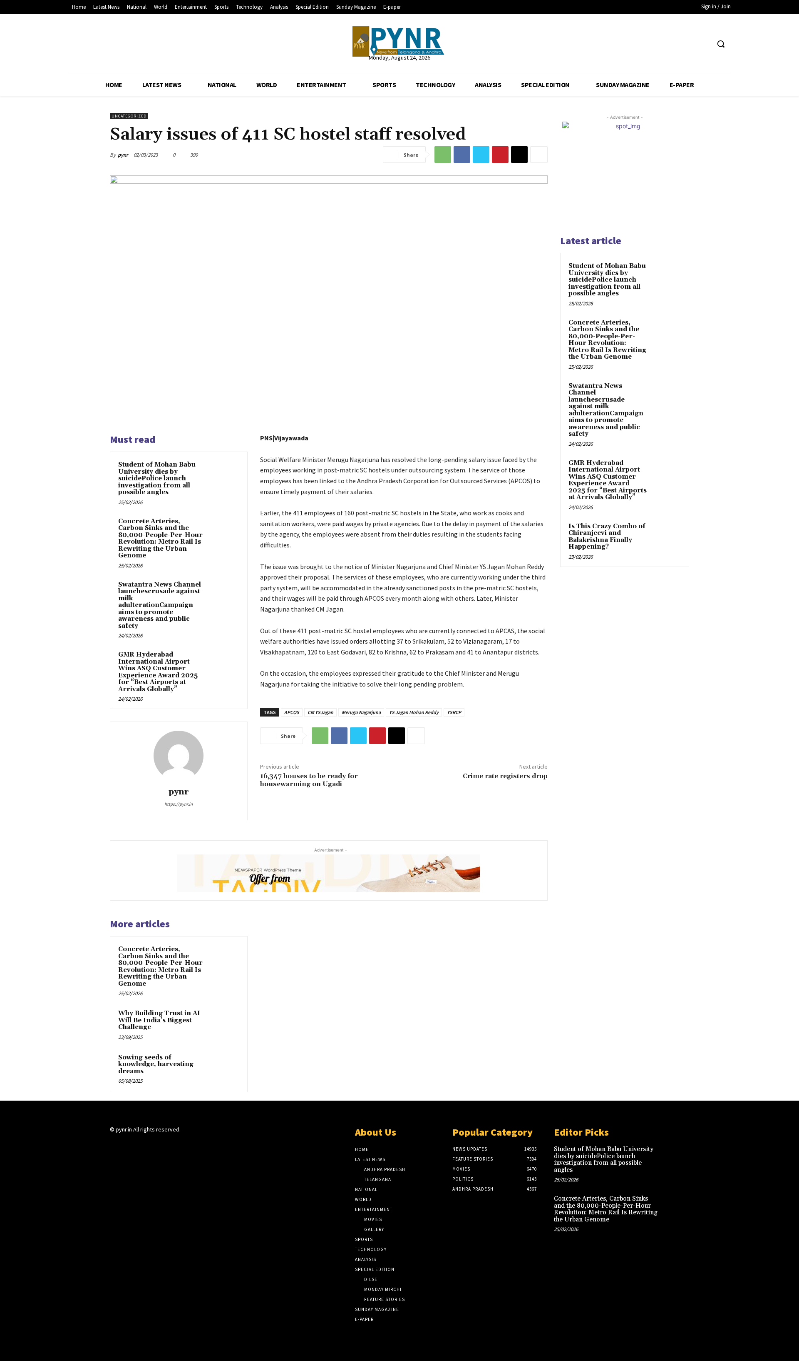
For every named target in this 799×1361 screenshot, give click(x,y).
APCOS (291, 712)
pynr (123, 154)
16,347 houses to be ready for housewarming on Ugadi (308, 780)
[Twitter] (687, 44)
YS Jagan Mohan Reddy (414, 712)
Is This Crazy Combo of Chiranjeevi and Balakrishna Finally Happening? (606, 536)
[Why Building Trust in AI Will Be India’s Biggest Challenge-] (223, 1024)
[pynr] (178, 756)
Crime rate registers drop (505, 776)
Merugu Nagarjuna (361, 712)
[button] (721, 44)
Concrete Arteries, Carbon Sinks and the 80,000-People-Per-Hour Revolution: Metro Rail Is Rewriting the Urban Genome (160, 538)
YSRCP (454, 712)
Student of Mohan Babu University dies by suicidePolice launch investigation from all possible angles (157, 478)
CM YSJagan (320, 712)
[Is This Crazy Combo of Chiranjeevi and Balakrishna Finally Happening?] (666, 536)
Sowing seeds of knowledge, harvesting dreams (156, 1064)
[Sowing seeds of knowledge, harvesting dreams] (223, 1068)
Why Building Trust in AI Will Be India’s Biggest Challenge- (159, 1020)
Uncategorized (129, 116)
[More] (539, 154)
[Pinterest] (500, 154)
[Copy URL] (519, 154)
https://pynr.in (178, 804)
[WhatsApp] (442, 154)
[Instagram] (129, 1146)
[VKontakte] (159, 1146)
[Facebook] (671, 44)
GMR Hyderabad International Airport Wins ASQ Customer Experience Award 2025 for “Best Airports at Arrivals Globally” (158, 672)
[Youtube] (703, 44)
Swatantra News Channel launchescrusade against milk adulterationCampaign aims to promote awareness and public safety (159, 605)
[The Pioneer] (399, 41)
